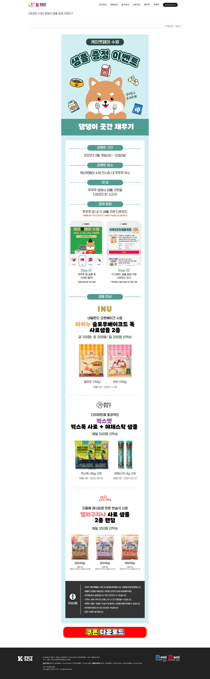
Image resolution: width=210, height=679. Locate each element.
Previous (169, 26)
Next (178, 26)
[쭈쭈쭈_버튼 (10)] (105, 627)
